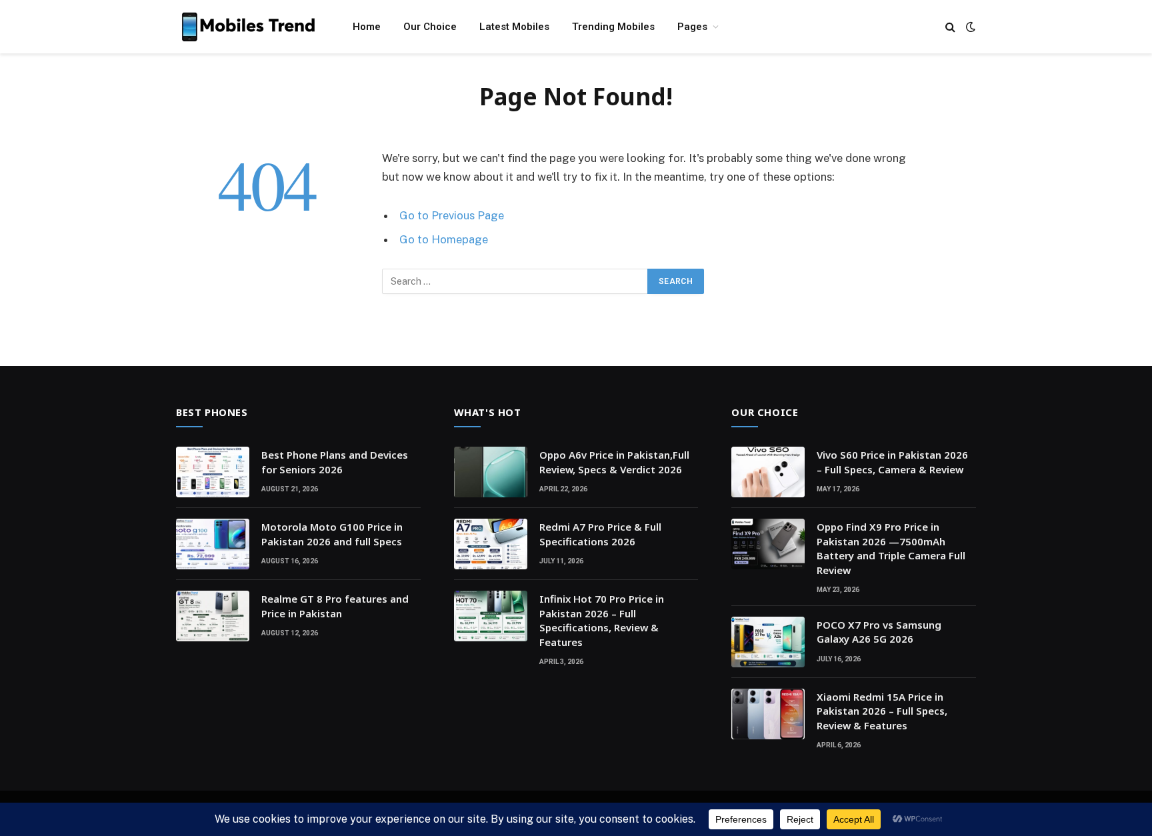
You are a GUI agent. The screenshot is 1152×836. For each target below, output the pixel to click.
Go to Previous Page (451, 215)
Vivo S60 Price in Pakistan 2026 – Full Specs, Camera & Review (892, 461)
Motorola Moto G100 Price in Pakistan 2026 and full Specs (332, 533)
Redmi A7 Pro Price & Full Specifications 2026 (600, 533)
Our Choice (430, 27)
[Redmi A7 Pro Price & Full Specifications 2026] (490, 544)
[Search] (950, 27)
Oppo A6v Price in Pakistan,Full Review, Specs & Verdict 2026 (614, 461)
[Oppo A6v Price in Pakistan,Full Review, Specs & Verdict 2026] (490, 472)
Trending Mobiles (613, 27)
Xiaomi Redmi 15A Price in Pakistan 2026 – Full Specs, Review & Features (882, 711)
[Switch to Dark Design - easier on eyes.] (969, 26)
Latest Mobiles (514, 27)
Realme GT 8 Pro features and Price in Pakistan (335, 605)
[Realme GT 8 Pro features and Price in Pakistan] (212, 616)
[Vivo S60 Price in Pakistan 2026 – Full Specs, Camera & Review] (768, 472)
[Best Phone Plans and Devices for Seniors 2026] (212, 472)
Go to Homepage (443, 239)
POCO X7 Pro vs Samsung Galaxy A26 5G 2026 (879, 631)
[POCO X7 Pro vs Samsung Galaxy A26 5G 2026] (768, 642)
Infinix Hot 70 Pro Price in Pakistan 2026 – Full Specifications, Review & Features (601, 620)
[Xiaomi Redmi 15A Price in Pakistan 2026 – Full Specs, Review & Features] (768, 714)
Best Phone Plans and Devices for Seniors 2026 (334, 461)
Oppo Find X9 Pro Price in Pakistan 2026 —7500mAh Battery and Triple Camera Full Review (891, 548)
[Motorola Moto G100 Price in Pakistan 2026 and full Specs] (212, 544)
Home (367, 27)
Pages (692, 27)
